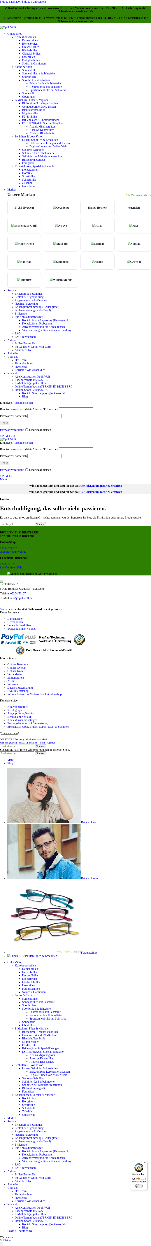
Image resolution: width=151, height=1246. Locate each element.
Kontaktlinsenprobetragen (22, 720)
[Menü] (145, 1163)
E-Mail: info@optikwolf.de (30, 383)
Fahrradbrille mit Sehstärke (45, 83)
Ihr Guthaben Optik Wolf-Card (33, 346)
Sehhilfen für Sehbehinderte (38, 153)
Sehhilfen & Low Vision (29, 136)
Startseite (5, 609)
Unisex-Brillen (30, 46)
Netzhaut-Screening (26, 303)
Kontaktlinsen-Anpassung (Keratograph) (45, 320)
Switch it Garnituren (34, 63)
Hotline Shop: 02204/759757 (32, 389)
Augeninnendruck (17, 706)
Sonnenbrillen (30, 70)
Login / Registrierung (19, 1230)
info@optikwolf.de (11, 567)
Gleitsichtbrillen (31, 53)
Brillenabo (21, 313)
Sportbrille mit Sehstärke (36, 80)
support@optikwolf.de (13, 551)
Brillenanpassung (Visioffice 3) (33, 310)
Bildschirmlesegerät (33, 159)
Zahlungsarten (15, 677)
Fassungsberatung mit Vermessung (27, 723)
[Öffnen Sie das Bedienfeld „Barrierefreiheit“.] (1, 1244)
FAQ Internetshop (25, 336)
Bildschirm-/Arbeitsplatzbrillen (40, 103)
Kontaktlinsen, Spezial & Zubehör (35, 166)
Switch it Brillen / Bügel (21, 628)
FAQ (18, 333)
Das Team (21, 360)
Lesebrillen (28, 56)
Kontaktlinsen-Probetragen (37, 323)
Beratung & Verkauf (19, 716)
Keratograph (14, 710)
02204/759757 (8, 548)
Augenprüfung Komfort (21, 713)
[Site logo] (8, 27)
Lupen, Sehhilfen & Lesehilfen (40, 139)
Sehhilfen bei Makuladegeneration (42, 156)
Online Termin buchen (44, 386)
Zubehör (27, 182)
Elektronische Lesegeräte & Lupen (49, 143)
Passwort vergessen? (12, 429)
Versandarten (14, 674)
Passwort (13, 416)
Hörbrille (27, 172)
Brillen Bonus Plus (26, 343)
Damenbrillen (30, 40)
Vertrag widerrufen (9, 733)
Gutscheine (28, 186)
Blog (25, 396)
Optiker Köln (15, 671)
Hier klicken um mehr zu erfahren (100, 485)
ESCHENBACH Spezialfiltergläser (43, 123)
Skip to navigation (11, 1)
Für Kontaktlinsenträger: (29, 316)
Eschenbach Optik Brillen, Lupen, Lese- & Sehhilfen (38, 726)
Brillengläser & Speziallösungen (40, 119)
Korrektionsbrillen (25, 37)
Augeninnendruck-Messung (31, 300)
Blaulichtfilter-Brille (33, 109)
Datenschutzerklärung (20, 687)
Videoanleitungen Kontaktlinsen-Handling (46, 330)
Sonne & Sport (23, 66)
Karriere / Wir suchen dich (30, 369)
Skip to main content (34, 1)
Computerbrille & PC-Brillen (39, 106)
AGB (10, 681)
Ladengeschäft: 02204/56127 (32, 379)
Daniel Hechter (97, 207)
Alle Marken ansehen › (138, 194)
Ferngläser (28, 163)
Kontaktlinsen (30, 169)
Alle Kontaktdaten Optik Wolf (32, 376)
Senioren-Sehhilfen (33, 149)
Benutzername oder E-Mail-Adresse (29, 409)
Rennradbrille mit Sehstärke (45, 86)
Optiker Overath (16, 667)
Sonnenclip (28, 93)
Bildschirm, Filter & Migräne (31, 100)
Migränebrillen (30, 113)
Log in (4, 423)
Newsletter (21, 366)
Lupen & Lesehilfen (19, 625)
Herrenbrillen (30, 43)
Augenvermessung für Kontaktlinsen (43, 326)
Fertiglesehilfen (31, 60)
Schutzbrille (29, 179)
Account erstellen (23, 402)
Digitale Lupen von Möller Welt (48, 146)
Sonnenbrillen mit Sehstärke (38, 73)
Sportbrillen (29, 76)
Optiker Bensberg (17, 664)
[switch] (139, 1186)
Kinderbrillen (30, 50)
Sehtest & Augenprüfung (29, 297)
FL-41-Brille (29, 116)
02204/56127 (7, 564)
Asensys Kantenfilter (41, 129)
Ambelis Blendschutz (41, 133)
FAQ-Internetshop (18, 690)
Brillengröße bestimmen (29, 293)
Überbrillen (28, 96)
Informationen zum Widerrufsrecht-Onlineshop (34, 694)
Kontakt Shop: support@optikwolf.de (44, 393)
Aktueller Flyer (23, 350)
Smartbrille (28, 176)
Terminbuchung (24, 363)
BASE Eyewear (24, 207)
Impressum (13, 684)
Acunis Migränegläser (42, 126)
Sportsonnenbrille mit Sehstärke (47, 90)
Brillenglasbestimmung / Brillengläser (36, 306)
